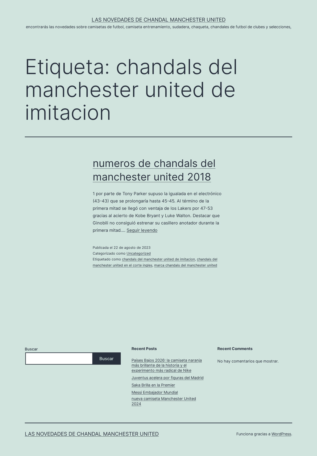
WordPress (281, 434)
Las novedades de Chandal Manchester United (159, 20)
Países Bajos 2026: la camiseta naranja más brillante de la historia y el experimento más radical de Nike (167, 365)
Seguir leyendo (142, 230)
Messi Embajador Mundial (155, 392)
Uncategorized (139, 253)
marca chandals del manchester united (185, 265)
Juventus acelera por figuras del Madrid (168, 377)
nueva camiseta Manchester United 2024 (164, 401)
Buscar (31, 349)
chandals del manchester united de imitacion (158, 259)
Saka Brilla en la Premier (153, 385)
